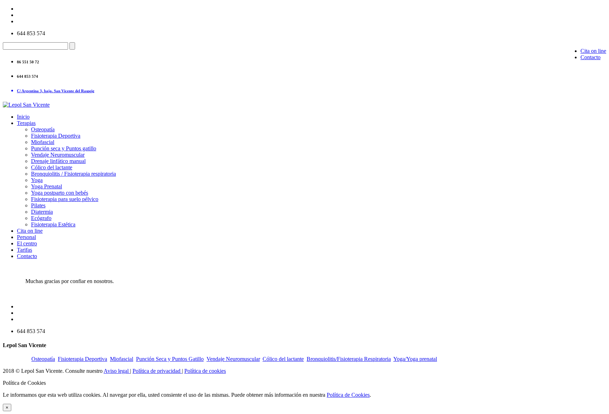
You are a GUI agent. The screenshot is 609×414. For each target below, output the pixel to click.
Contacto (590, 57)
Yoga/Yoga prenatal (415, 359)
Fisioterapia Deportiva (55, 136)
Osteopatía (43, 129)
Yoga (37, 180)
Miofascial (42, 142)
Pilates (38, 205)
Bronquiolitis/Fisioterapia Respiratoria (349, 359)
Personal (26, 237)
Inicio (23, 117)
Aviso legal (117, 371)
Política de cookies (205, 371)
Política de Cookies (348, 395)
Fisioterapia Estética (53, 224)
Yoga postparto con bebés (59, 193)
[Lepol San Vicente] (26, 105)
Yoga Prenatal (46, 186)
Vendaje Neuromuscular (58, 155)
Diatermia (42, 212)
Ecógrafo (41, 218)
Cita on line (593, 51)
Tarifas (24, 250)
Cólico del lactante (51, 167)
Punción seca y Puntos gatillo (63, 148)
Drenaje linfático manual (58, 161)
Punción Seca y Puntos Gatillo (170, 359)
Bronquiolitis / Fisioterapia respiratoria (73, 174)
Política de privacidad (157, 371)
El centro (27, 243)
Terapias (26, 123)
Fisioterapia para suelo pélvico (64, 199)
